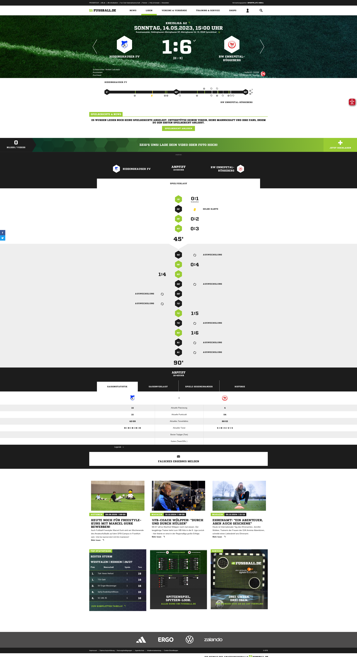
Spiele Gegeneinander (199, 387)
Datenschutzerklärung (107, 650)
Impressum (93, 650)
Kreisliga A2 (176, 23)
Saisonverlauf (158, 387)
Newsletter (165, 3)
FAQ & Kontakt (154, 3)
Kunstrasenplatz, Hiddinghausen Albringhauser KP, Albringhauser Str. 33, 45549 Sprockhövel (176, 32)
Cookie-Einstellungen (171, 650)
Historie (240, 387)
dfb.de (103, 3)
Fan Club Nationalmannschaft (130, 3)
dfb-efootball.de (113, 3)
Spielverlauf (178, 183)
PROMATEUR (94, 3)
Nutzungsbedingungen (124, 650)
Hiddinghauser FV (124, 56)
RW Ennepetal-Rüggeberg (232, 58)
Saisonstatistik (117, 387)
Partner (144, 3)
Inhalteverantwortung (154, 650)
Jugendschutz (139, 650)
